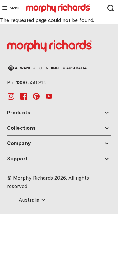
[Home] (58, 8)
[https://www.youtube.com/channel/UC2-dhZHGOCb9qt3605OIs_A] (49, 95)
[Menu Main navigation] (6, 8)
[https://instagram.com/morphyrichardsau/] (11, 95)
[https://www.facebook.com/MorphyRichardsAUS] (24, 95)
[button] (59, 113)
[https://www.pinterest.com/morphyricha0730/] (36, 95)
